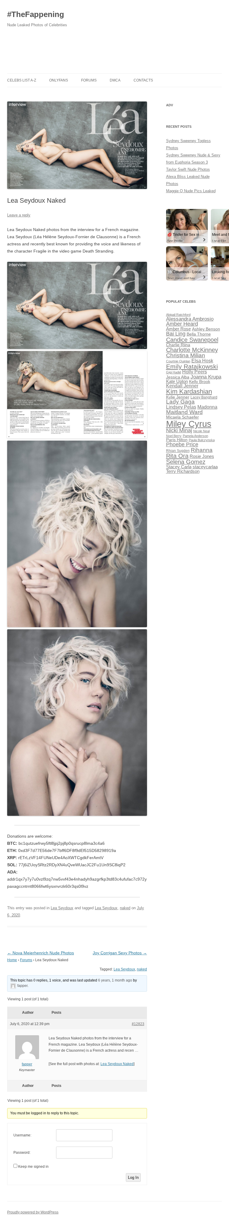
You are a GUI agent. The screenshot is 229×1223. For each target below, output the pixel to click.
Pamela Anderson (195, 436)
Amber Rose (178, 329)
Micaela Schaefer (182, 417)
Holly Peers (194, 371)
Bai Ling (175, 334)
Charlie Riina (178, 345)
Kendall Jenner (182, 385)
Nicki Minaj (179, 430)
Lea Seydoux (62, 908)
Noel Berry (174, 436)
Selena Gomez (185, 462)
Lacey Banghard (204, 397)
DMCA (115, 80)
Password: (21, 1152)
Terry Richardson (182, 471)
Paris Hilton (177, 440)
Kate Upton (177, 381)
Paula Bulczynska (202, 440)
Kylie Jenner (177, 397)
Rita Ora (177, 455)
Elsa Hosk (202, 360)
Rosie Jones (202, 456)
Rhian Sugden (178, 451)
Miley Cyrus (188, 424)
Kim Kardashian (189, 391)
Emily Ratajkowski (192, 366)
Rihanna (202, 450)
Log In (133, 1177)
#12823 (138, 1024)
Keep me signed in (33, 1166)
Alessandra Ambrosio (189, 319)
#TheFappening (35, 14)
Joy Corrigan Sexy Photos (120, 952)
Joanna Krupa (206, 377)
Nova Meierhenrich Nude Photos (40, 952)
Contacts (143, 80)
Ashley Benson (206, 329)
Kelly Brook (199, 381)
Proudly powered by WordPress (32, 1212)
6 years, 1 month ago (115, 980)
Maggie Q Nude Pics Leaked (191, 191)
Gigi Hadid (173, 372)
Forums (89, 80)
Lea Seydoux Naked (117, 1064)
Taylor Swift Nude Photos (188, 169)
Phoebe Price (182, 444)
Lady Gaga (180, 402)
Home (12, 960)
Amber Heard (182, 324)
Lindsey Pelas (181, 407)
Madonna (207, 407)
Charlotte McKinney (192, 350)
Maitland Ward (184, 412)
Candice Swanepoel (192, 339)
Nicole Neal (201, 431)
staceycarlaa (205, 466)
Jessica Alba (177, 377)
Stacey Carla (178, 466)
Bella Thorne (199, 334)
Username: (22, 1135)
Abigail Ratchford (178, 314)
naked (125, 908)
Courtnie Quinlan (178, 361)
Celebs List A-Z (21, 80)
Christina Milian (185, 355)
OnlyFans (58, 80)
